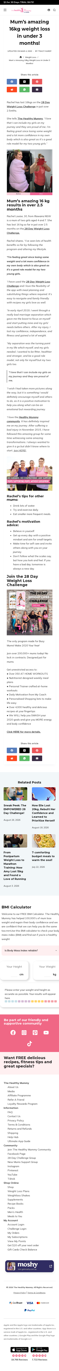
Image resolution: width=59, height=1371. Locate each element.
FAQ (10, 1112)
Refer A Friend (16, 1099)
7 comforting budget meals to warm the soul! (43, 856)
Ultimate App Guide (19, 1141)
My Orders (13, 1232)
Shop (11, 1187)
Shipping (13, 1133)
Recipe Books (15, 1203)
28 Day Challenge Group (22, 1157)
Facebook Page (16, 1153)
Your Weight (47, 966)
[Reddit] (12, 89)
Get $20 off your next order (23, 1245)
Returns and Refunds (20, 1128)
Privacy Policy (16, 1120)
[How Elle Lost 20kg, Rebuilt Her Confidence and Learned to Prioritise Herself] (44, 794)
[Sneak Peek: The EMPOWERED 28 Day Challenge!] (15, 794)
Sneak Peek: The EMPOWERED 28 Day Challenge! (15, 809)
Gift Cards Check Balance (22, 1249)
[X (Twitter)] (24, 81)
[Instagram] (24, 1032)
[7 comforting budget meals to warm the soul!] (44, 841)
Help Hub (13, 1137)
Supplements (15, 1199)
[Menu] (5, 10)
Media (11, 1091)
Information (11, 1108)
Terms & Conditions (19, 1124)
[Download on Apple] (19, 1349)
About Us (13, 1087)
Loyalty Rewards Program (22, 1103)
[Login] (49, 10)
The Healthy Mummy (16, 1082)
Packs (11, 1207)
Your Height (14, 966)
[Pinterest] (37, 81)
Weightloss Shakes (19, 1195)
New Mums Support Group (23, 1162)
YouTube (12, 1174)
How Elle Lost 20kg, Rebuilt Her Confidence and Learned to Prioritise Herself (43, 813)
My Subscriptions (18, 1237)
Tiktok (11, 1178)
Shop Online (11, 1183)
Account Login (16, 1224)
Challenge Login (17, 1228)
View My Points (17, 1241)
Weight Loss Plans (18, 1191)
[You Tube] (46, 1032)
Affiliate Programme (19, 1095)
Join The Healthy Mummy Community (29, 1149)
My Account (11, 1220)
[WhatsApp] (24, 89)
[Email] (37, 89)
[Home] (21, 57)
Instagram (13, 1166)
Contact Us (14, 1116)
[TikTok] (29, 1043)
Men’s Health (15, 1212)
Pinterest (13, 1170)
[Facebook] (12, 81)
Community (10, 1145)
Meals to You (15, 1216)
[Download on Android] (40, 1349)
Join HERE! (20, 450)
